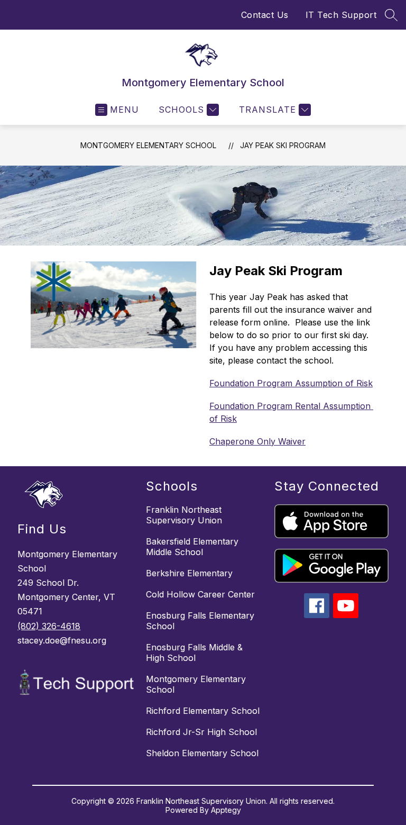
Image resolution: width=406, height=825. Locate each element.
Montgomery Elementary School (148, 145)
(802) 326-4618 (48, 626)
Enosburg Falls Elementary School (200, 620)
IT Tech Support (341, 15)
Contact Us (265, 15)
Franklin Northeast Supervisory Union (184, 514)
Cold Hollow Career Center (200, 594)
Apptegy (226, 809)
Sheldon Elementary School (202, 753)
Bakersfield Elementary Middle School (192, 546)
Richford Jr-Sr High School (201, 732)
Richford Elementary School (203, 710)
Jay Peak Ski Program (283, 145)
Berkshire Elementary (189, 573)
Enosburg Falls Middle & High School (194, 652)
